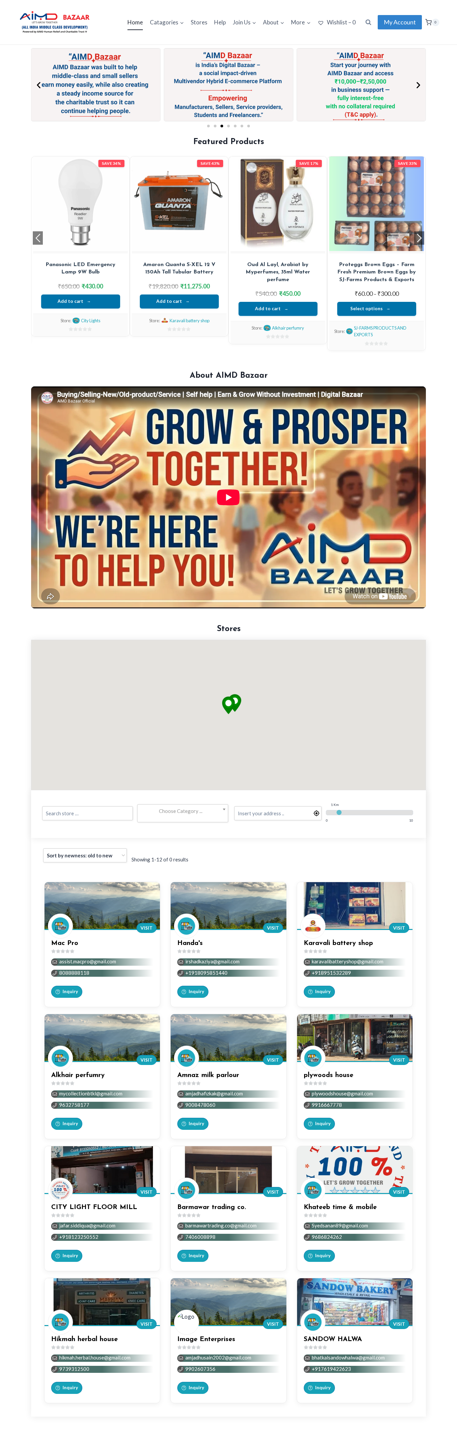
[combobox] (182, 811)
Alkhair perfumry (288, 328)
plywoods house (328, 1075)
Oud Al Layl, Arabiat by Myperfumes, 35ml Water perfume (278, 272)
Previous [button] (38, 238)
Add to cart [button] (70, 301)
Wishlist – (341, 22)
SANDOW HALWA (333, 1339)
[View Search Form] (368, 22)
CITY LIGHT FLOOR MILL (94, 1207)
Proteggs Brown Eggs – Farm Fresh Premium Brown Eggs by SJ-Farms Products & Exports (376, 272)
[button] (38, 85)
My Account (400, 22)
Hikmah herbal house (84, 1339)
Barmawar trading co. (211, 1207)
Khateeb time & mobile (340, 1207)
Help (220, 22)
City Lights (90, 320)
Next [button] (419, 238)
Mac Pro (64, 943)
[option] (80, 246)
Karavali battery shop (189, 320)
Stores (199, 22)
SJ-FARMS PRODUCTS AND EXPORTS (380, 331)
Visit (147, 928)
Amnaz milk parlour (208, 1075)
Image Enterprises (206, 1339)
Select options (366, 308)
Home (135, 22)
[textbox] (182, 811)
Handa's (190, 943)
